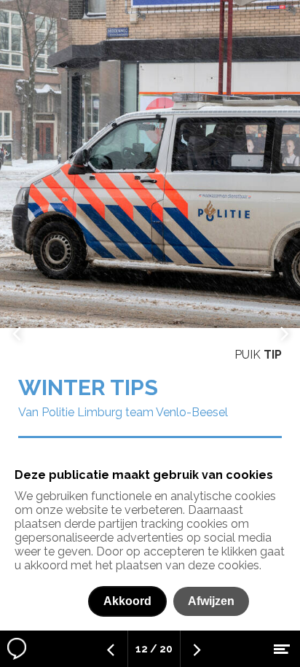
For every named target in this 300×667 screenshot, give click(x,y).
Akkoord (127, 601)
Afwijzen (211, 601)
